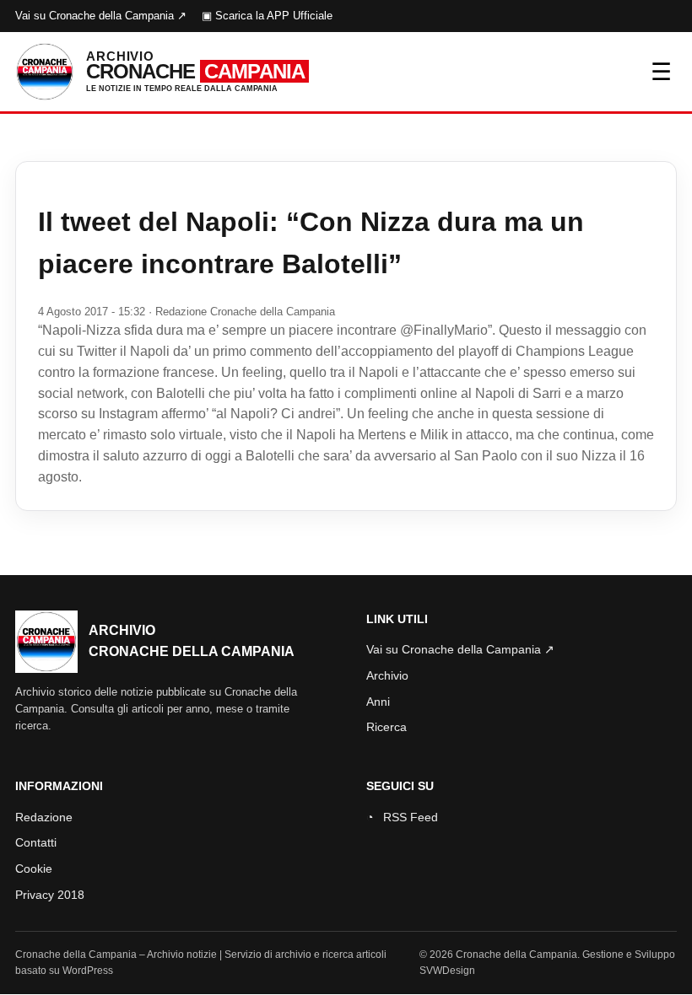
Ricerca (386, 727)
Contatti (36, 842)
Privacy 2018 (49, 894)
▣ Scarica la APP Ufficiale (267, 15)
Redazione (44, 817)
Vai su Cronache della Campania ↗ (101, 15)
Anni (378, 701)
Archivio (387, 675)
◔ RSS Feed (402, 817)
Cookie (33, 868)
